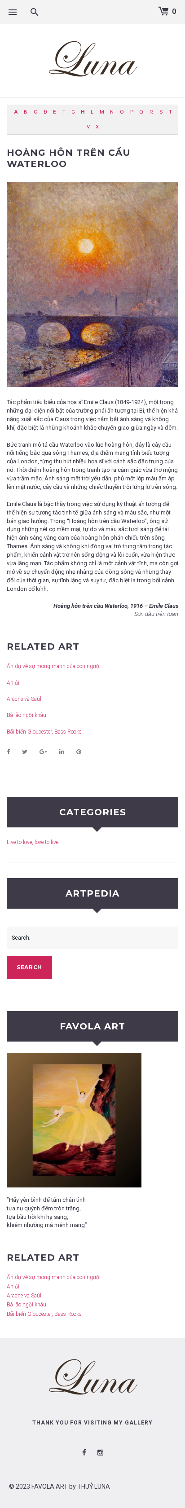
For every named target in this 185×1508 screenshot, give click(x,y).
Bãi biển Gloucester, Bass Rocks (44, 732)
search (29, 967)
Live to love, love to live (32, 842)
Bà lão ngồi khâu (26, 715)
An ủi (13, 683)
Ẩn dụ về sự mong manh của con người (54, 666)
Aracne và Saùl (24, 699)
